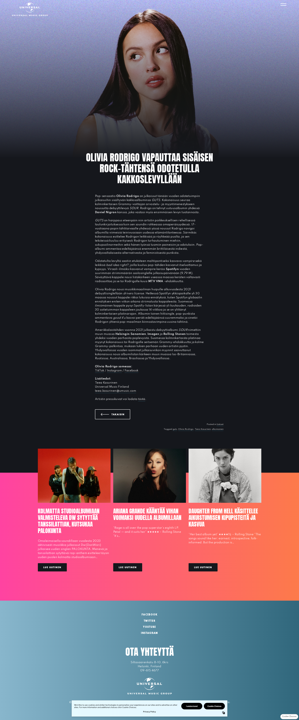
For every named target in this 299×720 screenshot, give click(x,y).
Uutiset (220, 424)
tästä (141, 399)
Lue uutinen (52, 567)
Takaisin (121, 414)
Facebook (131, 370)
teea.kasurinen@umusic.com (115, 390)
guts (175, 429)
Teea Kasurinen (203, 429)
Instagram (114, 370)
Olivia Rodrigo (186, 429)
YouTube (149, 627)
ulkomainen (217, 429)
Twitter (149, 621)
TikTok (99, 370)
